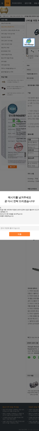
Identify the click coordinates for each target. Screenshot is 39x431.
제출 (19, 234)
